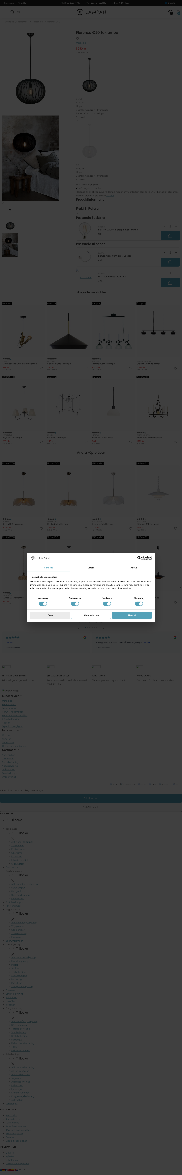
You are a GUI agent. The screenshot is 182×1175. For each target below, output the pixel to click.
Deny (50, 615)
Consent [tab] (48, 567)
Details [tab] (91, 567)
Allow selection (91, 615)
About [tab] (134, 567)
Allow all (132, 615)
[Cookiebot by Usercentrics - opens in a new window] (139, 558)
